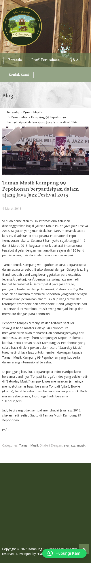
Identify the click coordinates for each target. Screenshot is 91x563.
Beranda (15, 60)
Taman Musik (32, 113)
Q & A (73, 60)
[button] (64, 553)
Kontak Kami (19, 74)
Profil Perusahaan (45, 60)
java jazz (69, 445)
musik (81, 445)
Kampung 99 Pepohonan (22, 26)
